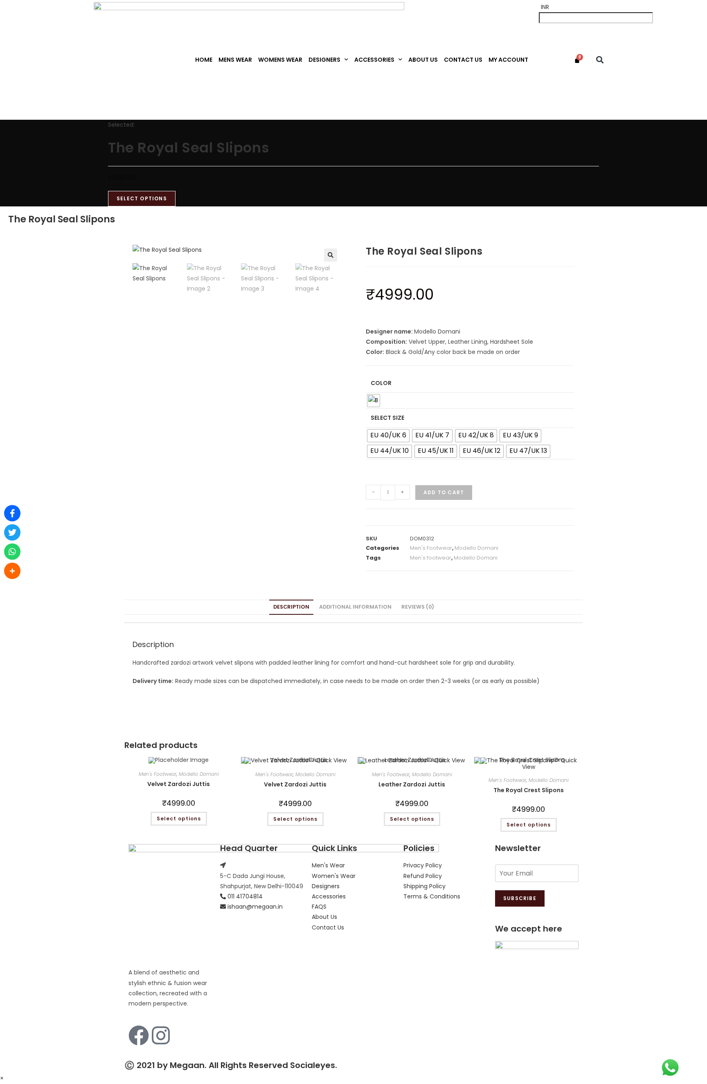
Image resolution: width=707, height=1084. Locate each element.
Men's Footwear (431, 548)
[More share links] (12, 571)
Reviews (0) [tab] (417, 606)
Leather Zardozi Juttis (411, 784)
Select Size (387, 418)
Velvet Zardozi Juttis (178, 784)
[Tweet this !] (12, 532)
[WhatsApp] (12, 552)
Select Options (142, 198)
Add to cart (443, 492)
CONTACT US (463, 60)
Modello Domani (476, 548)
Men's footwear (430, 558)
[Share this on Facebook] (12, 513)
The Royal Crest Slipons (528, 790)
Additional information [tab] (355, 606)
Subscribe (519, 898)
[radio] (373, 400)
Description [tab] (291, 606)
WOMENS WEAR (280, 60)
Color (381, 383)
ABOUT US (423, 60)
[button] (600, 60)
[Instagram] (161, 1035)
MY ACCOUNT (508, 60)
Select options (179, 818)
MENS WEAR (235, 60)
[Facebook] (138, 1035)
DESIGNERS (324, 60)
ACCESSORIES (374, 60)
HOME (203, 60)
